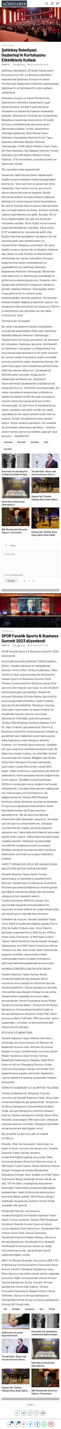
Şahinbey (35, 442)
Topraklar (8, 449)
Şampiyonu (30, 1309)
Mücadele (21, 442)
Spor (42, 1309)
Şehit (46, 442)
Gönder (11, 580)
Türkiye (52, 1309)
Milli (5, 1309)
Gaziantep (8, 442)
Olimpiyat (16, 1309)
